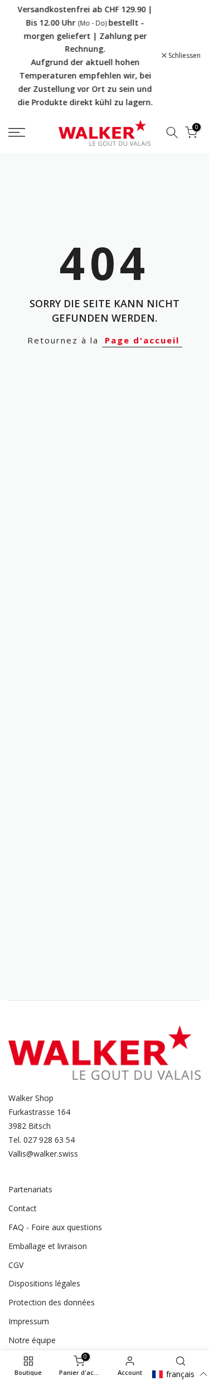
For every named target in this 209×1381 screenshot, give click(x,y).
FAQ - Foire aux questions (55, 1227)
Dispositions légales (44, 1283)
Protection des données (51, 1302)
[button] (180, 1374)
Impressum (28, 1321)
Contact (22, 1208)
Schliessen (184, 55)
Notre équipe (32, 1340)
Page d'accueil (142, 340)
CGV (15, 1265)
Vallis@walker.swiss (43, 1153)
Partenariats (30, 1189)
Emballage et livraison (47, 1246)
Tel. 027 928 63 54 (41, 1139)
